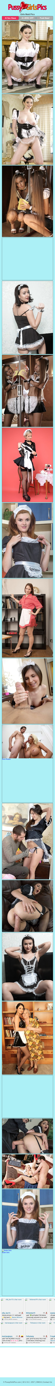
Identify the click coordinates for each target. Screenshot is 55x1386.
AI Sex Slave (10, 18)
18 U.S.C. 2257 (28, 1382)
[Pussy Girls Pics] (27, 7)
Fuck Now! (45, 18)
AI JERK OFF (28, 18)
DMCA (38, 1382)
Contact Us (47, 1382)
